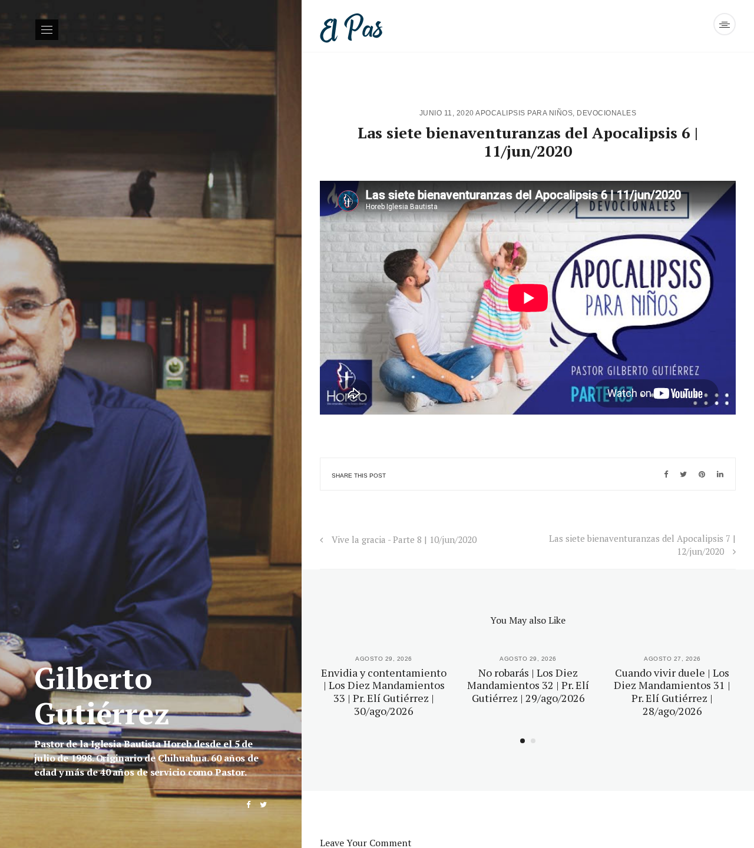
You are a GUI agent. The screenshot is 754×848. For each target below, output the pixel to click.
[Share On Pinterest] (702, 474)
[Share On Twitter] (683, 474)
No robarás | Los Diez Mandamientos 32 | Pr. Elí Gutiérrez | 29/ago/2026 (528, 685)
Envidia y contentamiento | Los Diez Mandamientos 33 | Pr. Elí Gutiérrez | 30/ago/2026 (384, 691)
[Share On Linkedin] (720, 474)
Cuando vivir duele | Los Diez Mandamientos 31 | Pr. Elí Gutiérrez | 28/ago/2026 (672, 691)
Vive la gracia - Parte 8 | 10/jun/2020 (404, 539)
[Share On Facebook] (666, 474)
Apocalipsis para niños (524, 113)
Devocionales (606, 113)
